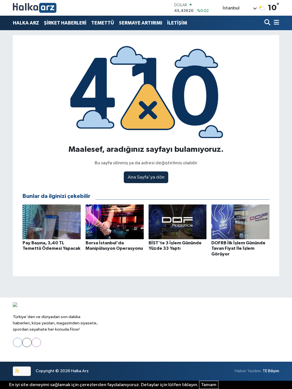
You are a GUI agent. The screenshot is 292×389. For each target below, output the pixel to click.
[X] (27, 342)
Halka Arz (80, 371)
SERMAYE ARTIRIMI (140, 23)
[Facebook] (17, 342)
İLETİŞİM (177, 23)
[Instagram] (36, 342)
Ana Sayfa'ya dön (146, 177)
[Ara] (267, 23)
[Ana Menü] (275, 23)
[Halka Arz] (34, 7)
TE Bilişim (271, 371)
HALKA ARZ (26, 23)
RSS (24, 371)
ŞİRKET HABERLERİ (65, 23)
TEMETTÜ (102, 23)
